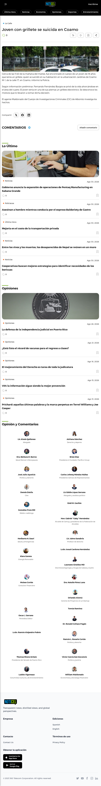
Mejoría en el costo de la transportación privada (30, 228)
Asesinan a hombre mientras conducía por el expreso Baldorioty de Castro (46, 209)
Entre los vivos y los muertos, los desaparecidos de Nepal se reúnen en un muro (49, 247)
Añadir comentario (88, 127)
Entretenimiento (90, 12)
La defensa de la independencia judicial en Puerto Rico (34, 329)
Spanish (56, 725)
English (56, 729)
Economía (41, 12)
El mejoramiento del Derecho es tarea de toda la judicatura (37, 367)
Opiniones (56, 12)
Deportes (72, 12)
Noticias (26, 12)
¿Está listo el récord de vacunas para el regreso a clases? (35, 348)
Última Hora (10, 12)
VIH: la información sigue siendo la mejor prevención (33, 385)
